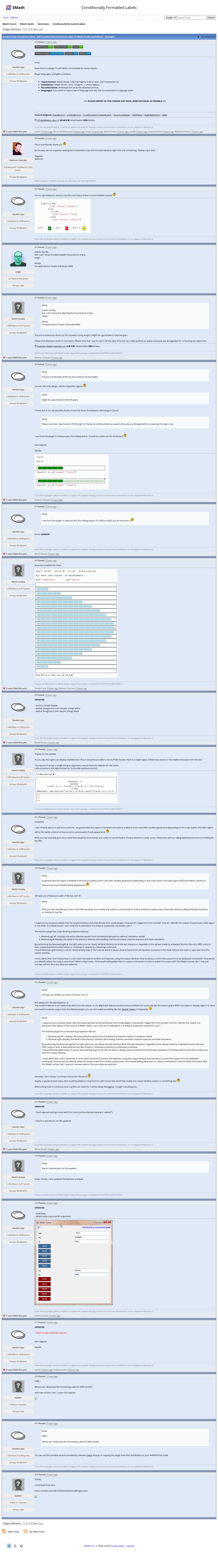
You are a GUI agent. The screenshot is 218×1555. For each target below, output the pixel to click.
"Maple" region (128, 1009)
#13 (36, 982)
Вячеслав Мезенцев (63, 131)
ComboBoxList (74, 114)
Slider (164, 114)
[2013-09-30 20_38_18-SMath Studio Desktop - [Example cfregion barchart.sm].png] (72, 488)
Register (14, 17)
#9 (36, 695)
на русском (117, 1545)
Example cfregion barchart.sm (51, 346)
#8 (36, 560)
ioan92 (132, 131)
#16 (36, 1203)
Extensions (43, 23)
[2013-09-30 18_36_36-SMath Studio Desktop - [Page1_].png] (63, 232)
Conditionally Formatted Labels (69, 23)
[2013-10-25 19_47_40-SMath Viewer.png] (74, 1304)
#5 (36, 297)
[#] (44, 47)
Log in (5, 17)
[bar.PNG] (76, 676)
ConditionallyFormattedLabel (97, 114)
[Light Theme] (9, 1546)
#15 (36, 1155)
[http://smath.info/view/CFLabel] (49, 54)
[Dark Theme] (15, 1546)
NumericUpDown (122, 114)
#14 (36, 1101)
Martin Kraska (110, 131)
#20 (36, 1474)
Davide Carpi (18, 67)
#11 (36, 817)
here (89, 1455)
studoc (38, 131)
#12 (36, 868)
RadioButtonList (152, 114)
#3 (36, 189)
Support (130, 1545)
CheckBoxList (58, 114)
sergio (88, 131)
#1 (36, 42)
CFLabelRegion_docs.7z (48, 120)
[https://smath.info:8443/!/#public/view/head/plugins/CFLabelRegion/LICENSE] (85, 54)
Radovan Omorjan (183, 131)
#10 (36, 749)
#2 (36, 138)
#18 (36, 1376)
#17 (36, 1322)
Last (41, 29)
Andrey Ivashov (155, 131)
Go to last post (208, 36)
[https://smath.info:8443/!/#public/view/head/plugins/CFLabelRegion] (71, 54)
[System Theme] (21, 1546)
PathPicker (137, 114)
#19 (36, 1423)
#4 (36, 247)
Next (36, 29)
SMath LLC (89, 1545)
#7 (36, 506)
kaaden (18, 1397)
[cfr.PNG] (76, 802)
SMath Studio (27, 23)
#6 (36, 364)
